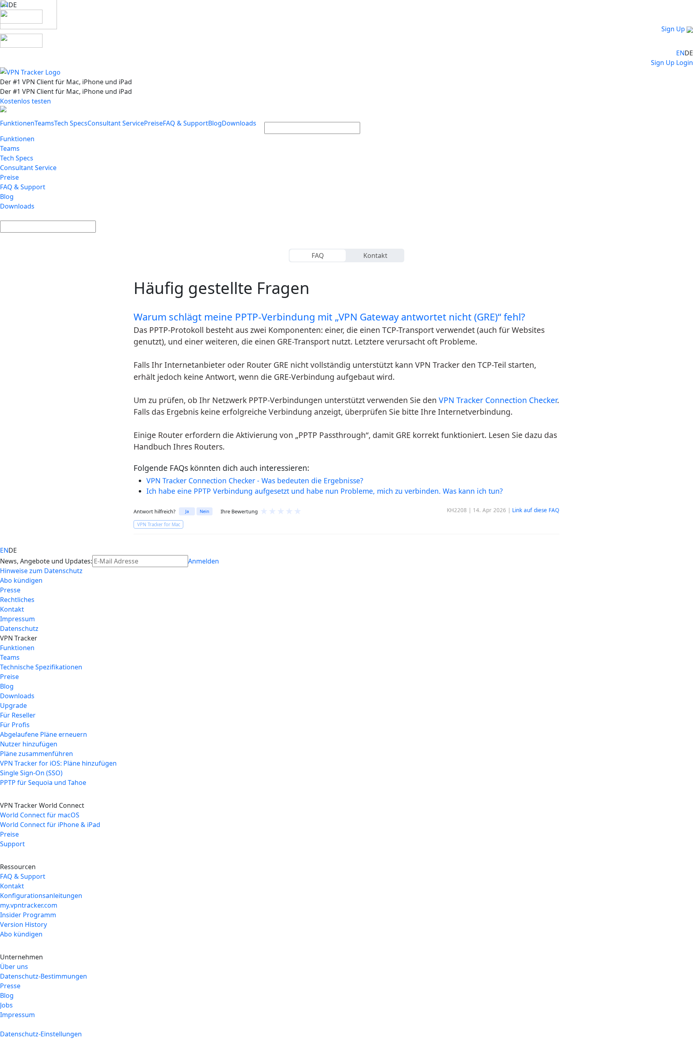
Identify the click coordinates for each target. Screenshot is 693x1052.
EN (680, 53)
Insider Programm (28, 914)
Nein (204, 511)
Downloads (239, 123)
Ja (187, 511)
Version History (23, 924)
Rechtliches (17, 599)
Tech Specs (70, 123)
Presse (10, 590)
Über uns (14, 966)
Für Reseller (18, 715)
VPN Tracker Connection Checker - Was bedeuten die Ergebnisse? (254, 480)
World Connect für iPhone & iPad (50, 824)
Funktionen (17, 123)
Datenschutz (19, 628)
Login (684, 62)
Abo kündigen (21, 580)
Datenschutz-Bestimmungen (43, 976)
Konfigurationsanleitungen (41, 895)
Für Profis (15, 724)
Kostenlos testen (25, 101)
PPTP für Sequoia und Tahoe (43, 782)
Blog (215, 123)
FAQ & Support (185, 123)
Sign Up (673, 28)
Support (12, 843)
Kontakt (375, 255)
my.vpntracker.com (28, 905)
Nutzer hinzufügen (28, 744)
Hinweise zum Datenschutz (41, 570)
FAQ (318, 255)
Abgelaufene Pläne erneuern (43, 734)
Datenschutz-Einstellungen (41, 1034)
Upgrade (13, 705)
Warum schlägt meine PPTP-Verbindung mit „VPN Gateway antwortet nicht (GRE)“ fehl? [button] (329, 316)
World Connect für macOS (39, 815)
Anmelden (203, 561)
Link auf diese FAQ (535, 510)
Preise (153, 123)
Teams (44, 123)
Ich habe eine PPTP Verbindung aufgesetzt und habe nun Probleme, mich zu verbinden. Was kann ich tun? (324, 491)
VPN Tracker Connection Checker (498, 400)
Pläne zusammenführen (36, 753)
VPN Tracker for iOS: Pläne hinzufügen (58, 763)
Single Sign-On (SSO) (31, 772)
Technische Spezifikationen (41, 667)
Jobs (6, 1005)
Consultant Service (115, 123)
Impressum (17, 618)
